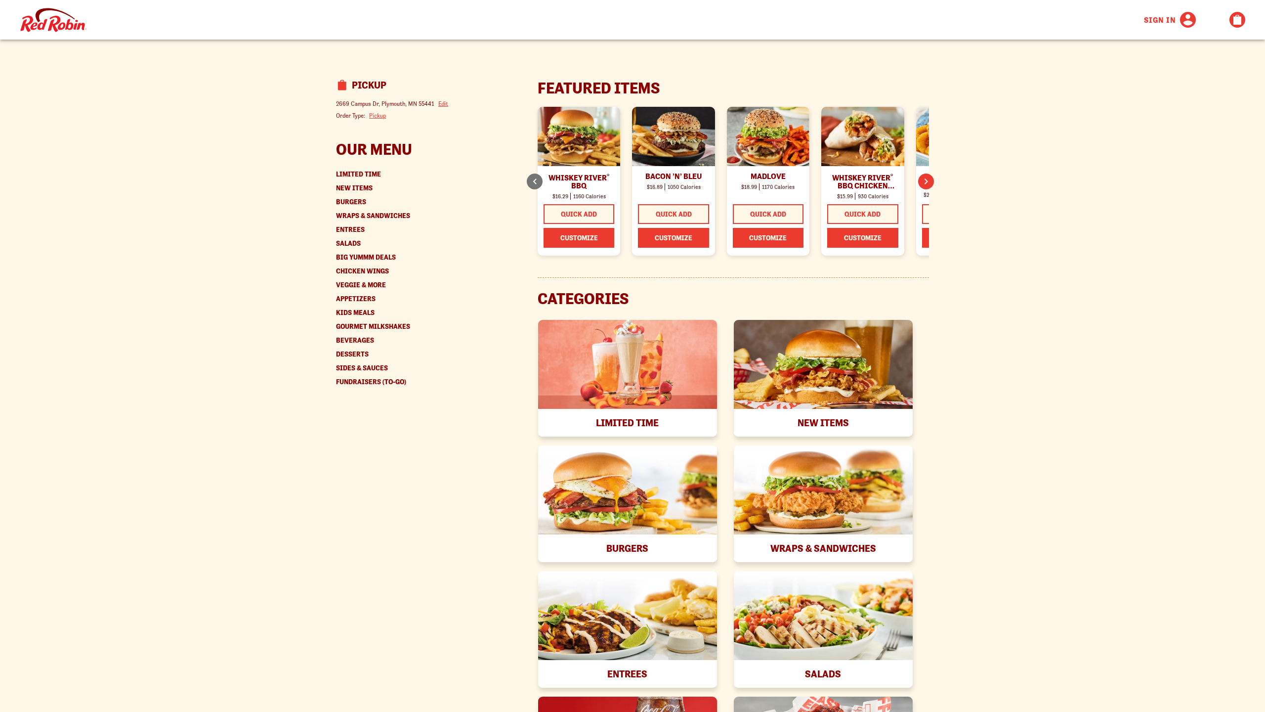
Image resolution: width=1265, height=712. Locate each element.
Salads (348, 243)
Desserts (352, 354)
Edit (443, 103)
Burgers (351, 202)
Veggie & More (361, 285)
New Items (354, 188)
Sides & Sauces (362, 368)
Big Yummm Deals (366, 257)
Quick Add (579, 214)
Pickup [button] (377, 115)
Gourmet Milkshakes (373, 326)
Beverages (355, 340)
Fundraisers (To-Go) (371, 382)
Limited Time (358, 174)
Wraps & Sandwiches (373, 216)
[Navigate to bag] (1237, 20)
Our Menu (374, 149)
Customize (579, 237)
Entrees (350, 229)
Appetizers (356, 299)
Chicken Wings (362, 271)
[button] (926, 181)
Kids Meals (355, 313)
